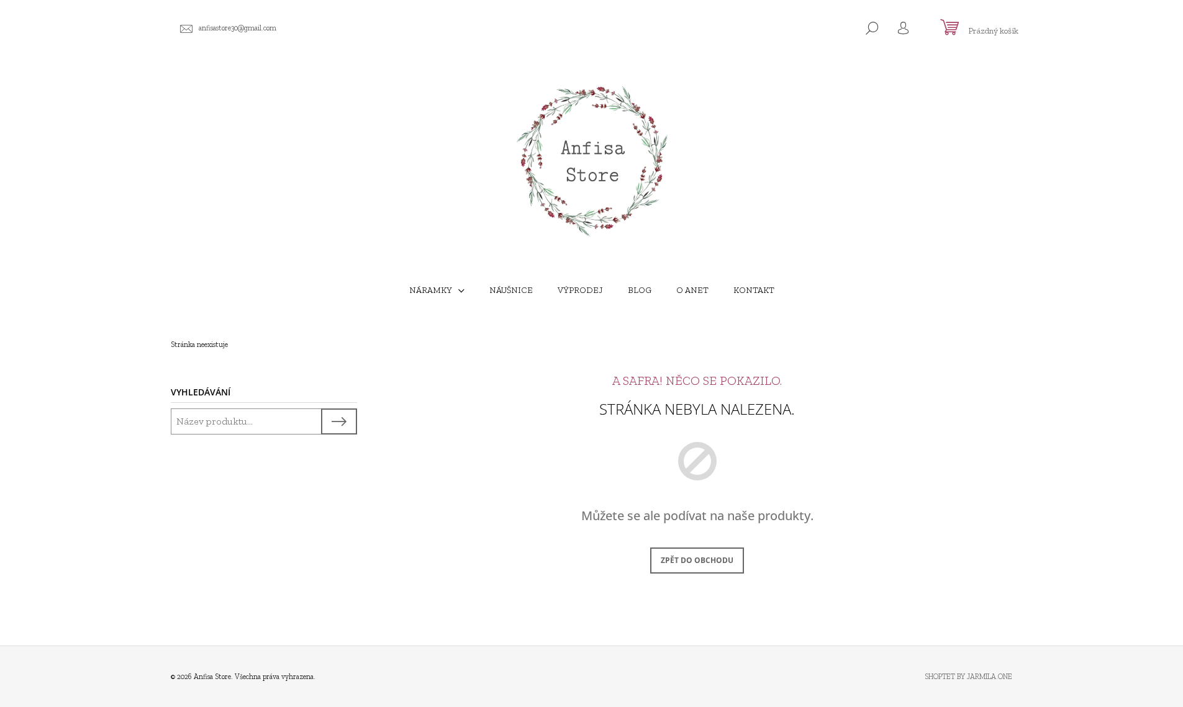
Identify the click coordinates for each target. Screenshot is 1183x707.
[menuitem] (437, 290)
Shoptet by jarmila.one (968, 676)
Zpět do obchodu (697, 560)
